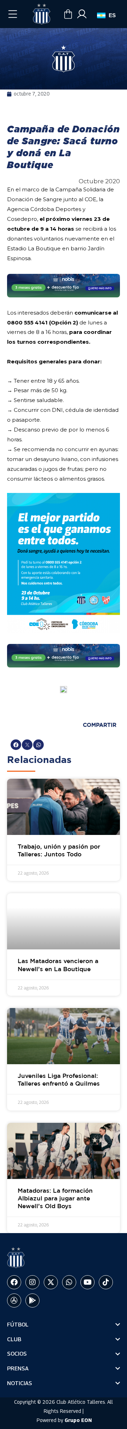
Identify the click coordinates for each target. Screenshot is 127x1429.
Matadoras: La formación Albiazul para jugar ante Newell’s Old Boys (55, 1198)
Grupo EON (78, 1420)
